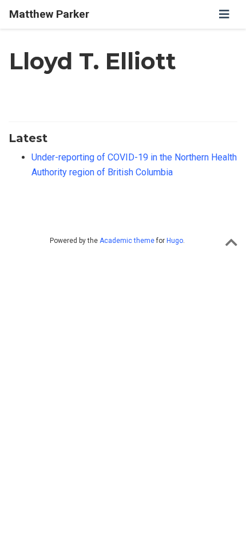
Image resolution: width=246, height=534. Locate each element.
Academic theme (127, 241)
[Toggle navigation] (224, 14)
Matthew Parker (49, 14)
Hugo (174, 241)
